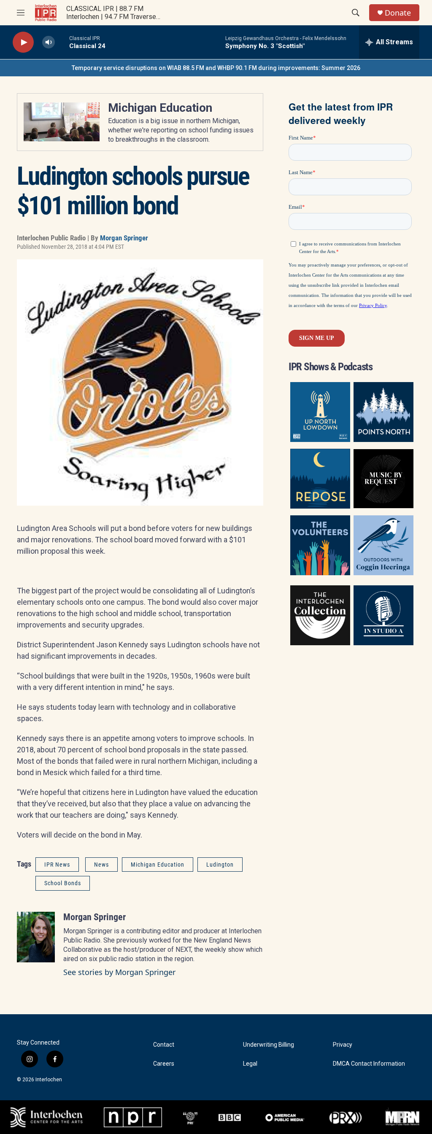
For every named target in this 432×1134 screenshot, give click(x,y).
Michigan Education (160, 108)
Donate (398, 12)
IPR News (57, 864)
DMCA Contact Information (369, 1064)
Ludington (220, 864)
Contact (163, 1045)
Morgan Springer (124, 238)
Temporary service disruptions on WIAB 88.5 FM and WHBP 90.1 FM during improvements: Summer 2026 (216, 68)
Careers (163, 1064)
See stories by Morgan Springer (119, 972)
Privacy (342, 1045)
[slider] (62, 42)
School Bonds (62, 883)
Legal (250, 1064)
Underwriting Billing (268, 1045)
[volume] (48, 42)
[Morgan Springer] (36, 937)
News (101, 864)
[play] (23, 42)
